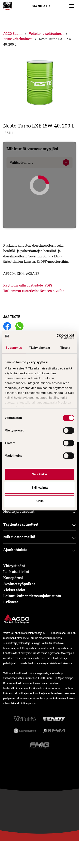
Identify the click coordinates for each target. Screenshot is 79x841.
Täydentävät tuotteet (20, 524)
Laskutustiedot (16, 571)
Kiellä (40, 501)
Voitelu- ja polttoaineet (46, 33)
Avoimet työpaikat (19, 583)
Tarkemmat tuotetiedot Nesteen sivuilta (33, 291)
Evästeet (10, 601)
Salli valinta (39, 487)
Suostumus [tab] (13, 347)
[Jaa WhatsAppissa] (19, 326)
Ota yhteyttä (41, 6)
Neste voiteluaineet (18, 39)
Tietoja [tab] (65, 347)
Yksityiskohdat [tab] (39, 347)
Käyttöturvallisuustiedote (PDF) (27, 285)
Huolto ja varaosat (18, 511)
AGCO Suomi (12, 33)
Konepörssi (13, 577)
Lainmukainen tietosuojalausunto (32, 595)
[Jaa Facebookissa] (7, 326)
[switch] (68, 430)
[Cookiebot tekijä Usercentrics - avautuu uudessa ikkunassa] (56, 336)
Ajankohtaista (15, 549)
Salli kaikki (39, 474)
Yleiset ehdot (14, 589)
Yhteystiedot (14, 565)
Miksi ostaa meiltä (19, 536)
